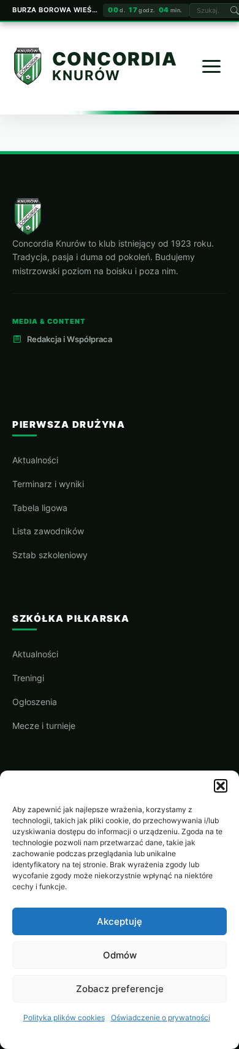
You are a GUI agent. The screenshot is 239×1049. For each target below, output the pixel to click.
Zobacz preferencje (120, 989)
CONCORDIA (115, 59)
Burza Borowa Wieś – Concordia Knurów (55, 10)
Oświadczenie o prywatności (160, 1017)
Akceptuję (119, 921)
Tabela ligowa (39, 507)
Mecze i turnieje (43, 725)
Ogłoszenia (34, 701)
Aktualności (35, 460)
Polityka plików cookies (64, 1017)
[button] (220, 786)
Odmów (120, 955)
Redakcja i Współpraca (69, 339)
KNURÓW (86, 75)
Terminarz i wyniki (48, 484)
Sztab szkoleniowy (50, 555)
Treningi (28, 678)
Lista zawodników (48, 531)
